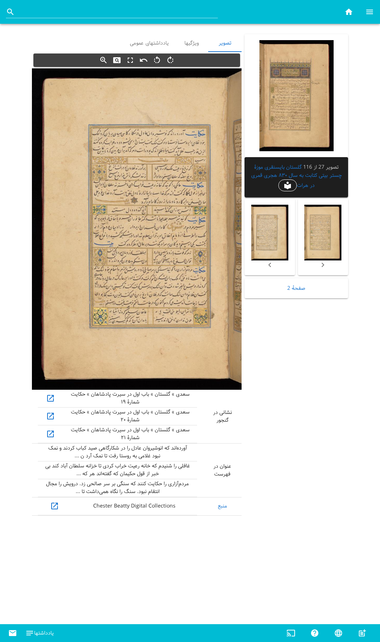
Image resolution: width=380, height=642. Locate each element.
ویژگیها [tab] (191, 43)
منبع (222, 506)
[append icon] (10, 11)
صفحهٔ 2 (296, 288)
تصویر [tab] (225, 43)
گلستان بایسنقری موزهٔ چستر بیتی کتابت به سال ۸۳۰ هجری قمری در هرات (296, 176)
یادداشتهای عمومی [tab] (149, 43)
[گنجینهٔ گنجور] (348, 11)
